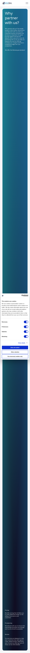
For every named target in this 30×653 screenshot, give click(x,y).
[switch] (26, 327)
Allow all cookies (15, 347)
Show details (21, 343)
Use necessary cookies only (15, 356)
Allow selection (15, 352)
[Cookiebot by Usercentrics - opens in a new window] (21, 296)
